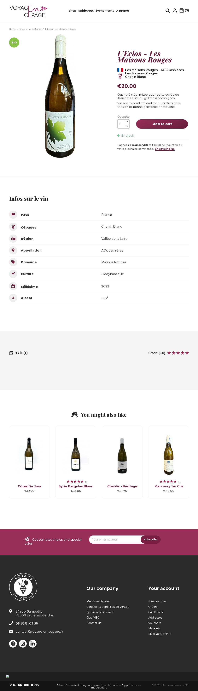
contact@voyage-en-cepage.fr (39, 631)
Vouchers (154, 623)
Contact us (93, 623)
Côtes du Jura (29, 486)
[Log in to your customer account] (174, 10)
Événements (105, 10)
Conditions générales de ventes (107, 607)
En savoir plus (165, 148)
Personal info (157, 601)
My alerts (154, 628)
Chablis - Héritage (122, 486)
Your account (163, 588)
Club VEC (92, 617)
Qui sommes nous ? (100, 612)
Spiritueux (86, 10)
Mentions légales (97, 601)
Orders (152, 607)
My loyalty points (159, 634)
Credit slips (155, 612)
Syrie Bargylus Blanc (76, 486)
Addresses (155, 617)
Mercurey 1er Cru (168, 486)
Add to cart (162, 124)
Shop (72, 10)
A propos (123, 10)
